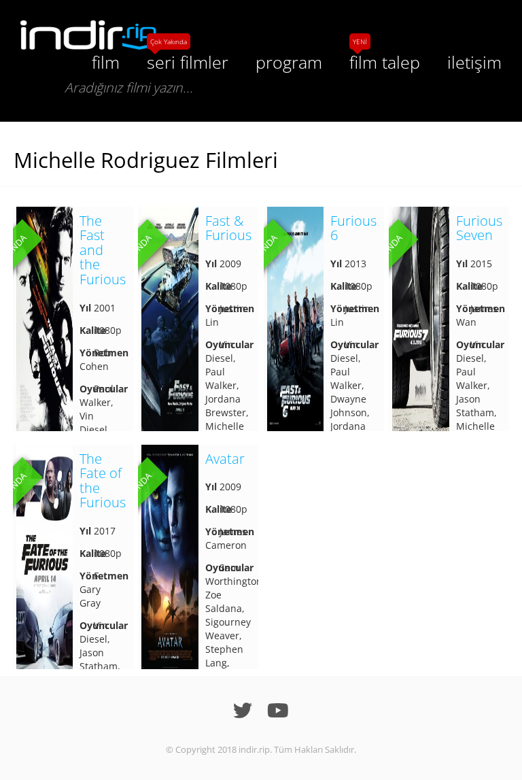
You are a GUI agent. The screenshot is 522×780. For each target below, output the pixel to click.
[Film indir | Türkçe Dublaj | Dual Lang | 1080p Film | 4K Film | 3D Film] (88, 35)
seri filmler (187, 61)
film (106, 61)
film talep (384, 61)
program (289, 61)
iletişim (474, 61)
